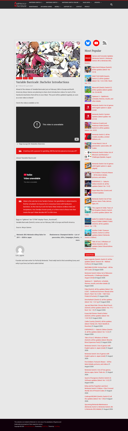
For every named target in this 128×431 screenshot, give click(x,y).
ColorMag (57, 426)
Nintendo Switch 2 (35, 2)
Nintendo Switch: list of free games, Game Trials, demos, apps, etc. (101, 201)
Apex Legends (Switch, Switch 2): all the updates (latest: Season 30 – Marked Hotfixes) (98, 261)
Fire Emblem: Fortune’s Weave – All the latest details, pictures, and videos (102, 175)
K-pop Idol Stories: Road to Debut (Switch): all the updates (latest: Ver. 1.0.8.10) (97, 315)
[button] (42, 2)
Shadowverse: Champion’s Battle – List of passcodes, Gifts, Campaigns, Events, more (64, 237)
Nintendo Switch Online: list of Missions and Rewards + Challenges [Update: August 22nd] (98, 275)
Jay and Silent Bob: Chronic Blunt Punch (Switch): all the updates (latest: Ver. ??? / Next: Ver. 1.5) (99, 307)
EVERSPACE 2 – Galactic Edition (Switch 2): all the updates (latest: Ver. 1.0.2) (101, 184)
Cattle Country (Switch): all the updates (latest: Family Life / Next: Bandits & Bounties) (98, 324)
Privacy (87, 6)
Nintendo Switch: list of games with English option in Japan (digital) (102, 166)
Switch (25, 78)
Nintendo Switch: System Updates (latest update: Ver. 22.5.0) (101, 116)
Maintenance (33, 6)
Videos (30, 78)
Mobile (57, 6)
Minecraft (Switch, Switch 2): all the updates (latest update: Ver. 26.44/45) (102, 90)
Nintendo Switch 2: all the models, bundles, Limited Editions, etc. (101, 137)
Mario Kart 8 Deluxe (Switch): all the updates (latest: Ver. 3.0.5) (102, 69)
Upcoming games (46, 6)
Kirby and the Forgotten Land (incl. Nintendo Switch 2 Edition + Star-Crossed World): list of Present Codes (99, 388)
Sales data (86, 2)
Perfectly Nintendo (29, 426)
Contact (79, 6)
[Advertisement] (64, 22)
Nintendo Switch (51, 2)
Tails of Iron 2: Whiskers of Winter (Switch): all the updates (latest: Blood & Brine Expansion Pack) (98, 340)
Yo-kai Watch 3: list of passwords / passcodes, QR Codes (102, 146)
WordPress (45, 426)
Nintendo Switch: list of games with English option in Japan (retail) (102, 107)
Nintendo (19, 78)
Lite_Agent (30, 85)
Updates (97, 2)
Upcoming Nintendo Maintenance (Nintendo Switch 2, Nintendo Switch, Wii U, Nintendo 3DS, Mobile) (99, 407)
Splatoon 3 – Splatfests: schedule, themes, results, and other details (102, 99)
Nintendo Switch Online (70, 2)
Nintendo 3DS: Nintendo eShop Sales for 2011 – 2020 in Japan (31, 236)
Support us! (68, 6)
